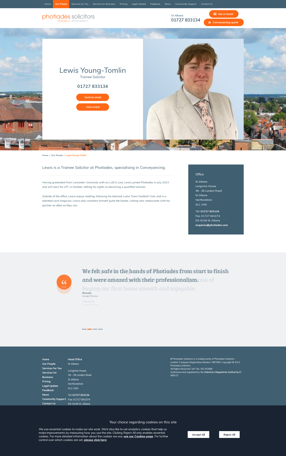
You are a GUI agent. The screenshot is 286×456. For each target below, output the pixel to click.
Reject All (229, 434)
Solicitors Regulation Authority (221, 372)
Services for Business (104, 4)
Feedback (155, 4)
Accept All (198, 434)
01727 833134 (185, 18)
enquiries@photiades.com (211, 225)
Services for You (80, 4)
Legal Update (139, 4)
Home (48, 4)
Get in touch (225, 14)
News (168, 4)
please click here (95, 440)
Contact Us (207, 4)
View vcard (92, 106)
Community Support (185, 4)
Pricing (123, 4)
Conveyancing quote (225, 22)
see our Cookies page (138, 436)
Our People (61, 4)
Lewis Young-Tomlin (76, 155)
